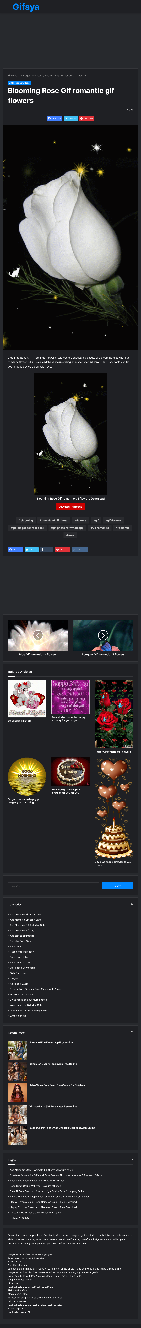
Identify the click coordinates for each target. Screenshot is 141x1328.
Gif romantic (100, 528)
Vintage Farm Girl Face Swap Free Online (53, 1106)
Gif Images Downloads (31, 75)
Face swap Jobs (19, 957)
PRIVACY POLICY (19, 1218)
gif (97, 520)
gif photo (13, 1283)
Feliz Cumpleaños (17, 1308)
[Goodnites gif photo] (27, 699)
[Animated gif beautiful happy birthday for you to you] (70, 697)
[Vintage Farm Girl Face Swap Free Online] (17, 1114)
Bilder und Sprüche (18, 1290)
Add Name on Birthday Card (25, 919)
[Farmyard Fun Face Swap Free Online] (17, 1050)
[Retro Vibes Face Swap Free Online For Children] (17, 1092)
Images (14, 978)
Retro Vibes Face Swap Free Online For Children (57, 1085)
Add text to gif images (22, 935)
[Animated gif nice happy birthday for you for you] (70, 771)
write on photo (18, 1015)
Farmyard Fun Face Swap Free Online (51, 1042)
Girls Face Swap (19, 973)
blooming (26, 520)
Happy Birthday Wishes (20, 1279)
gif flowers (114, 520)
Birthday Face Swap (21, 941)
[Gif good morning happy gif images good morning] (27, 776)
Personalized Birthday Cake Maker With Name (35, 1212)
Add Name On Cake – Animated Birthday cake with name (41, 1170)
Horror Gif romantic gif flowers (113, 751)
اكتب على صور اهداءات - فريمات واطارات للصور (31, 1286)
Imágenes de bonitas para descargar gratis (31, 1254)
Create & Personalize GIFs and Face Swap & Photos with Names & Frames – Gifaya (56, 1175)
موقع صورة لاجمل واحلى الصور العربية (26, 1257)
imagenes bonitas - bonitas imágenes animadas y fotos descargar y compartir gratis (53, 1272)
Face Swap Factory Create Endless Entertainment (37, 1180)
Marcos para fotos (18, 1294)
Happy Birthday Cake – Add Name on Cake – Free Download (43, 1202)
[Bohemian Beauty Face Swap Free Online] (17, 1071)
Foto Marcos (14, 1261)
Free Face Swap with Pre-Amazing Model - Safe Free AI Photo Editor (45, 1276)
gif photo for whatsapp (68, 528)
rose (71, 535)
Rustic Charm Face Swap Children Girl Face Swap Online (62, 1127)
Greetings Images (17, 1265)
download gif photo (55, 520)
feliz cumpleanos (17, 1301)
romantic (123, 528)
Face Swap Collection (22, 951)
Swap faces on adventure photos (28, 999)
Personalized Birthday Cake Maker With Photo (35, 989)
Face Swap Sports (20, 962)
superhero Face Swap (22, 994)
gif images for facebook (28, 528)
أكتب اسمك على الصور (19, 1312)
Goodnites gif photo (19, 720)
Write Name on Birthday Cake (26, 1005)
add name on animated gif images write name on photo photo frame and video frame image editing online (65, 1268)
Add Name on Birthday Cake (25, 914)
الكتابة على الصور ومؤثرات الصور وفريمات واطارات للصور (35, 1304)
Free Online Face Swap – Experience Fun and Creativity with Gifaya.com (50, 1196)
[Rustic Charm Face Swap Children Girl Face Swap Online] (17, 1135)
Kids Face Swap (19, 983)
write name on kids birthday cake (28, 1010)
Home (13, 75)
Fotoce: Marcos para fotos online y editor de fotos (35, 1297)
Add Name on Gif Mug (22, 930)
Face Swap (16, 946)
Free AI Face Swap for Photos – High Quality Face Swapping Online (47, 1191)
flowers (81, 520)
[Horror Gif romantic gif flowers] (114, 714)
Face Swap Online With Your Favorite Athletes (35, 1186)
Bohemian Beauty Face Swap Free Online (53, 1063)
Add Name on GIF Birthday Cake (28, 925)
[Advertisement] (70, 41)
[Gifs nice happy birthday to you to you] (114, 808)
